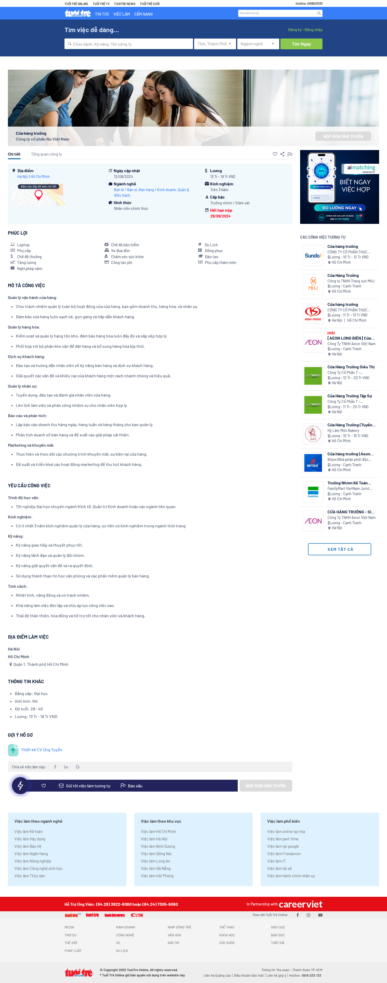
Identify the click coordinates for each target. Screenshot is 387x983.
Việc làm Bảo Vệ (27, 846)
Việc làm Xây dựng (29, 838)
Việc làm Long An (155, 861)
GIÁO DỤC (278, 927)
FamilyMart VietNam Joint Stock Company (348, 488)
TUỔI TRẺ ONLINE (76, 4)
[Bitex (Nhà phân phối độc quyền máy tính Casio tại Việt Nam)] (313, 463)
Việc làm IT (276, 861)
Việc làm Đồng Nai (156, 853)
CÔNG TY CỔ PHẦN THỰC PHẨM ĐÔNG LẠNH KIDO (348, 310)
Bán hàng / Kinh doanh (157, 189)
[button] (275, 154)
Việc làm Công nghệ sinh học (38, 868)
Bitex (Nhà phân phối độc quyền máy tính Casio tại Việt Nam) (351, 459)
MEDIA (69, 927)
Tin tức (102, 14)
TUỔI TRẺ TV (101, 4)
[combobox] (128, 43)
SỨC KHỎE (227, 943)
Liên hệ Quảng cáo (217, 975)
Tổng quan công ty (46, 154)
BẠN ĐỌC (278, 935)
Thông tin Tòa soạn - (276, 970)
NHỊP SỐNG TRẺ (179, 927)
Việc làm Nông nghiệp (32, 861)
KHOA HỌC (227, 935)
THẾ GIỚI (70, 943)
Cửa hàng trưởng (343, 246)
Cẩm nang (143, 14)
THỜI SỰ (70, 935)
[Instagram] (308, 914)
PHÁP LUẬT (72, 950)
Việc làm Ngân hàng (31, 853)
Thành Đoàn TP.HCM (307, 970)
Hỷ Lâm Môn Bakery (343, 430)
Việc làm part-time (283, 838)
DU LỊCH (122, 950)
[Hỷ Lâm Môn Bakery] (313, 434)
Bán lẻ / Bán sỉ (125, 189)
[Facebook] (297, 914)
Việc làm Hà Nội (154, 838)
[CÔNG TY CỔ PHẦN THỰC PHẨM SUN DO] (313, 255)
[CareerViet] (300, 904)
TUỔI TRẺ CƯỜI (150, 4)
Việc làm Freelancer (284, 853)
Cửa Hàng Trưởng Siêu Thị (351, 366)
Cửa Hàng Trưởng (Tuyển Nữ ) (350, 424)
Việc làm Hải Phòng (157, 875)
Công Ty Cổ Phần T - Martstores (344, 372)
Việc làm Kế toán (28, 831)
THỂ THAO (226, 927)
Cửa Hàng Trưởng (343, 275)
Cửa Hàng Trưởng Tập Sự (350, 395)
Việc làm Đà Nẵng (156, 868)
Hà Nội (22, 176)
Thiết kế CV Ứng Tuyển (41, 749)
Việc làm (121, 14)
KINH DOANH (125, 927)
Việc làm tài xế (279, 868)
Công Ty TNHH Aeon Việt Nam (352, 343)
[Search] (319, 13)
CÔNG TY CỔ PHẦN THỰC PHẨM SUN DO (348, 252)
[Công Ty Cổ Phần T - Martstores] (313, 376)
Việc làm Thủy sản (29, 875)
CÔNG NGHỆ (125, 935)
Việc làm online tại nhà (286, 831)
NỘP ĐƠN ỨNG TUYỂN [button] (343, 136)
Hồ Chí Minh (40, 176)
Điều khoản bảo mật (249, 975)
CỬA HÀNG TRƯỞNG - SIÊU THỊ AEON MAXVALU (352, 511)
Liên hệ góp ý (276, 975)
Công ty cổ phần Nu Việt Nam (42, 138)
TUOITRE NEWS (124, 4)
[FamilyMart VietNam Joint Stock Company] (313, 492)
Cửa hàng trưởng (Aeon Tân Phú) (349, 453)
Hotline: (305, 975)
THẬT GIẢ (277, 943)
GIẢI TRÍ (173, 943)
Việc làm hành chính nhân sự (291, 875)
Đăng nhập (313, 29)
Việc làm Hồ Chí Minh (158, 831)
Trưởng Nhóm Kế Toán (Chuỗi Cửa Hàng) (348, 482)
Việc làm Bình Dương (158, 846)
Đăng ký (295, 29)
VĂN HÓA (174, 935)
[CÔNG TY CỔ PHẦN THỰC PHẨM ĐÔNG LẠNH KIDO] (313, 313)
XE (118, 943)
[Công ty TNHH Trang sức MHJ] (313, 284)
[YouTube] (320, 914)
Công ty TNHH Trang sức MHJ (351, 281)
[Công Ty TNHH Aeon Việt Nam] (313, 342)
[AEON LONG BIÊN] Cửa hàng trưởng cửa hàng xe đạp (350, 337)
